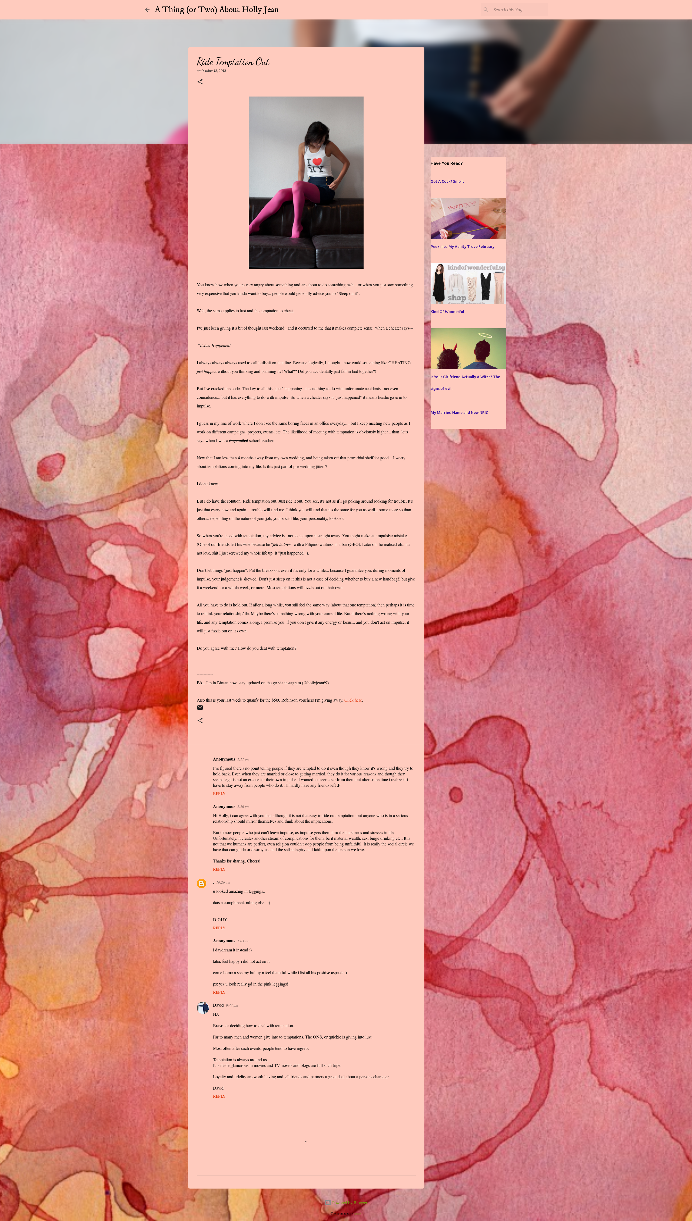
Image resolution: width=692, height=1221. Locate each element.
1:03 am (243, 940)
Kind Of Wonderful (447, 312)
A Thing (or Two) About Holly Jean (217, 9)
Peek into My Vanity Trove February (462, 246)
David (218, 1005)
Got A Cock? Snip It (447, 181)
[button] (200, 82)
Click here (353, 700)
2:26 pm (243, 806)
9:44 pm (232, 1005)
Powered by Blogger (349, 1202)
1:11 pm (243, 759)
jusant (357, 1213)
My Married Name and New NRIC (459, 412)
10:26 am (223, 882)
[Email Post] (200, 710)
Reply (219, 793)
